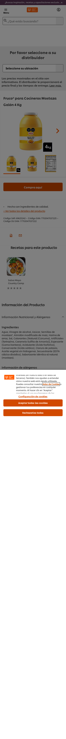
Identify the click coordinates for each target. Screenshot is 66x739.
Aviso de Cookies (51, 384)
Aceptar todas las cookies (33, 402)
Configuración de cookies (32, 396)
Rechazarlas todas (32, 412)
